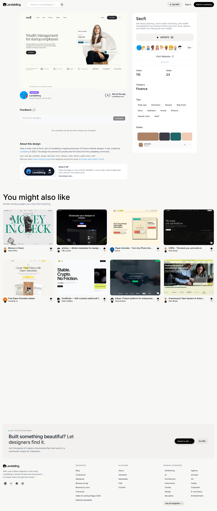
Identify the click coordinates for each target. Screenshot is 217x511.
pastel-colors (85, 156)
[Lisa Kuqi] (148, 48)
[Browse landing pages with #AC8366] (148, 137)
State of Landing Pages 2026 (88, 496)
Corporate (195, 487)
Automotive (170, 483)
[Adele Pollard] (175, 48)
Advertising (170, 470)
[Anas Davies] (166, 48)
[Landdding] (139, 48)
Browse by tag (82, 483)
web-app (28, 156)
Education (169, 496)
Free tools (80, 492)
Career (194, 483)
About (121, 470)
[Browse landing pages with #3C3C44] (164, 137)
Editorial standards (84, 500)
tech (58, 156)
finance (76, 156)
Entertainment (197, 496)
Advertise (123, 475)
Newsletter (123, 479)
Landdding (24, 151)
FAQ (120, 483)
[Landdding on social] (5, 483)
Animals (194, 475)
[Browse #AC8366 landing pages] (189, 145)
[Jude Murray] (171, 48)
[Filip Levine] (180, 48)
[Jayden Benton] (153, 48)
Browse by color (83, 487)
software (64, 156)
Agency (194, 470)
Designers (80, 479)
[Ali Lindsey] (157, 48)
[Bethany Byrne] (162, 48)
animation (36, 156)
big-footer (51, 156)
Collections (81, 475)
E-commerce (196, 492)
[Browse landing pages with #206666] (175, 137)
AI (166, 475)
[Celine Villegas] (144, 48)
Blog (78, 470)
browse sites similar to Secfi (92, 159)
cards (70, 156)
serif (93, 156)
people (43, 156)
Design (168, 492)
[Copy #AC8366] (185, 145)
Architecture (170, 479)
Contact (122, 487)
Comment (119, 118)
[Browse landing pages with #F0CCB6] (186, 137)
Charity (168, 487)
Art (192, 479)
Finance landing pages (41, 159)
